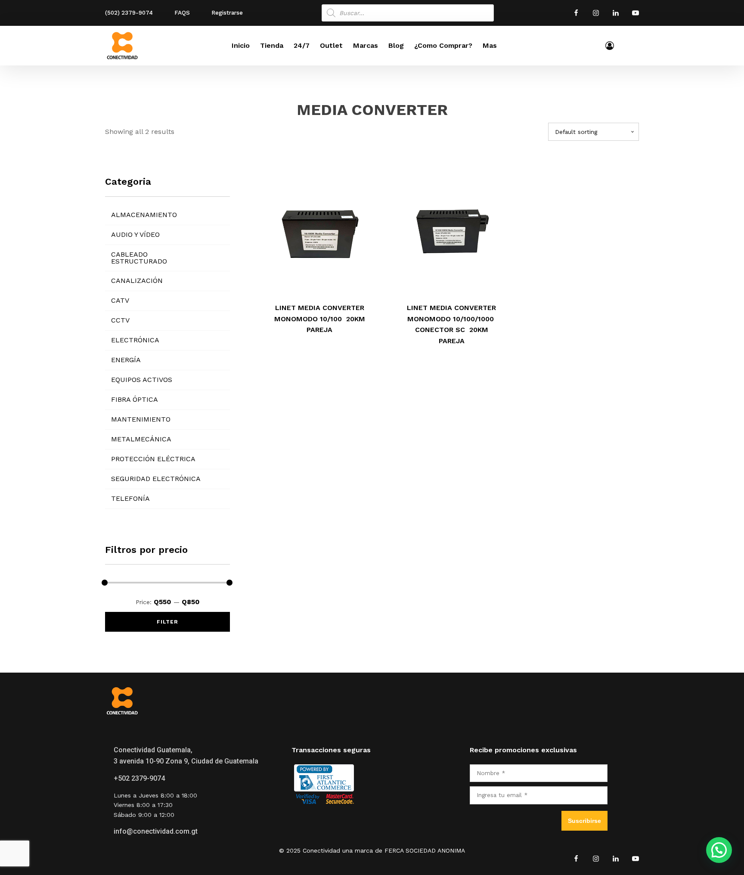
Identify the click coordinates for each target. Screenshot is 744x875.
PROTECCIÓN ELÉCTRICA (153, 459)
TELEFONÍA (130, 498)
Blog (396, 45)
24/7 (302, 45)
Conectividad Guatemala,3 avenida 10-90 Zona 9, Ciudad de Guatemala (186, 755)
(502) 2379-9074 (129, 12)
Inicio (241, 45)
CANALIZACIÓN (137, 280)
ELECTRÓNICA (135, 340)
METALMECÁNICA (141, 439)
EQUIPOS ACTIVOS (141, 379)
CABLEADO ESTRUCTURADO (139, 257)
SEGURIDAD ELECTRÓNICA (156, 479)
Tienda (271, 45)
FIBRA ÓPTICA (134, 399)
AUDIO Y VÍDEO (135, 234)
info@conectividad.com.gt (156, 831)
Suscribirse (584, 820)
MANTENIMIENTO (140, 419)
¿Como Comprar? (443, 45)
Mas (490, 45)
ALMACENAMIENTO (144, 215)
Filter (167, 622)
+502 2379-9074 (139, 778)
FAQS (182, 12)
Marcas (365, 45)
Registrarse (227, 12)
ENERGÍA (126, 360)
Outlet (331, 45)
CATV (120, 300)
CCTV (120, 320)
